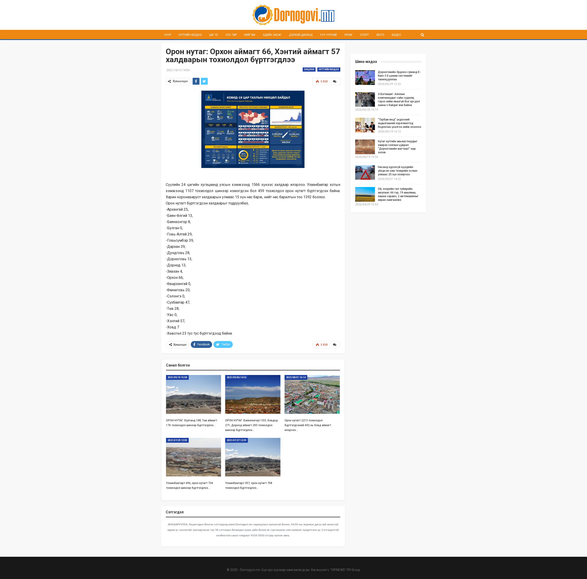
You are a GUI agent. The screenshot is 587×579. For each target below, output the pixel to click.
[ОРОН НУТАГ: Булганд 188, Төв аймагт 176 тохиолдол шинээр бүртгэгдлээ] (193, 394)
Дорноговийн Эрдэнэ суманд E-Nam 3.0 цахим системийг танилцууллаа (399, 75)
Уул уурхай (328, 34)
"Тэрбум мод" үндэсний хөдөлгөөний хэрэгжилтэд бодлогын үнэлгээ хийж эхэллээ (399, 123)
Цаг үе (213, 34)
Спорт (364, 34)
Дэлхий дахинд (301, 34)
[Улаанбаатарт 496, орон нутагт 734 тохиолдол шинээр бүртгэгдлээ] (193, 457)
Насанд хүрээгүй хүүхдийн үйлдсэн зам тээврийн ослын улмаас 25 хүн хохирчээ (397, 170)
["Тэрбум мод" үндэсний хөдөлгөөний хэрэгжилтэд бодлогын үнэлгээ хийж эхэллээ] (365, 125)
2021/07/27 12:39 (236, 440)
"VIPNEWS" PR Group (345, 570)
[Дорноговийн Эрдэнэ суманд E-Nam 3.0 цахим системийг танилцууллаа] (365, 77)
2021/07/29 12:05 (177, 440)
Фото (380, 34)
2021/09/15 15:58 (177, 377)
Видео (396, 34)
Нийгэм (249, 34)
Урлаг (348, 34)
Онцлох (309, 69)
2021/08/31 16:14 (296, 377)
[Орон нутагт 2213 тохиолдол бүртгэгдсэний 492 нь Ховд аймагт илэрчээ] (312, 394)
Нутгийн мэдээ (190, 34)
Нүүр (167, 34)
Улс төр (231, 34)
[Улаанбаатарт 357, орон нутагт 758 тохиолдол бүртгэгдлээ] (252, 457)
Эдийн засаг (272, 34)
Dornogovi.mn (250, 570)
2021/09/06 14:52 (236, 377)
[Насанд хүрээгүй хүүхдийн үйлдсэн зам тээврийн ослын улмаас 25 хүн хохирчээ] (365, 172)
